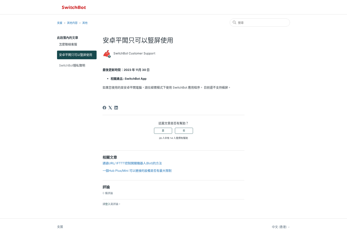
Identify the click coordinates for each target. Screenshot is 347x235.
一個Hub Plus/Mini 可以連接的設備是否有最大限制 (137, 171)
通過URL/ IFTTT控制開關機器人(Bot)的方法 (132, 163)
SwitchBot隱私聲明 (72, 65)
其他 (85, 22)
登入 (107, 203)
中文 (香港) (280, 227)
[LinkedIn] (116, 107)
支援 (59, 22)
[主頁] (74, 7)
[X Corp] (110, 107)
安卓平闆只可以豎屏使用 (75, 55)
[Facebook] (104, 107)
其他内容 (72, 22)
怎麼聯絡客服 (68, 44)
